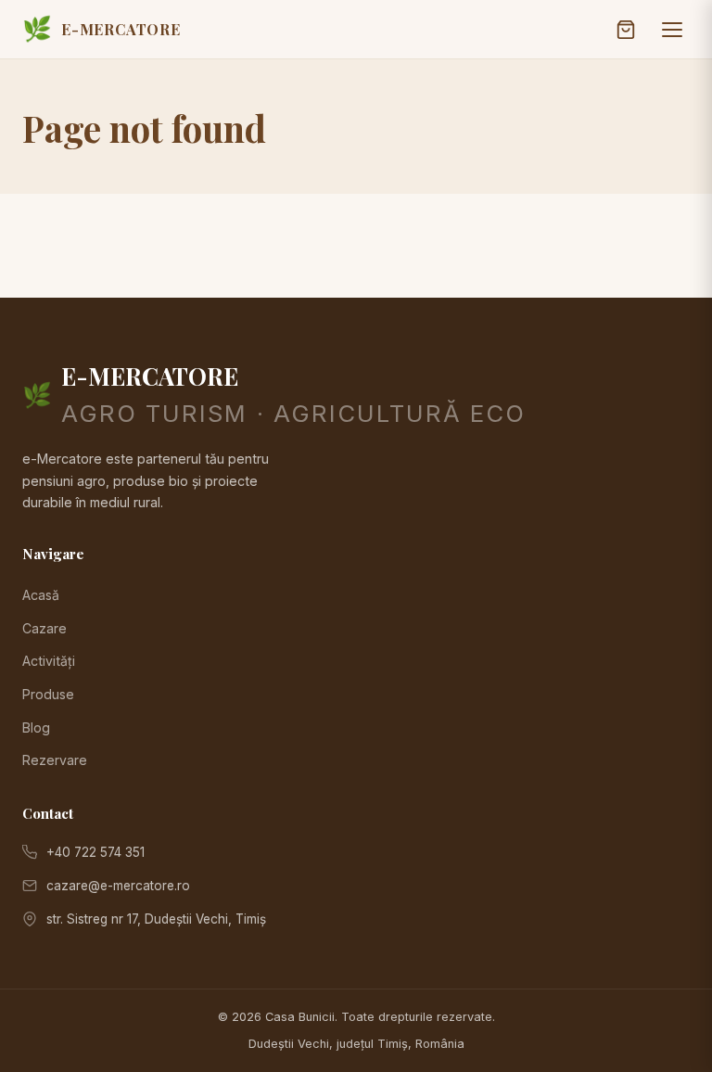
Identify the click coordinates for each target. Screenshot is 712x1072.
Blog (36, 727)
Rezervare (54, 760)
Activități (48, 661)
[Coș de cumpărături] (625, 29)
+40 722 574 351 (95, 852)
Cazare (44, 628)
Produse (48, 694)
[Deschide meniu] (672, 30)
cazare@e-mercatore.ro (118, 885)
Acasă (40, 595)
